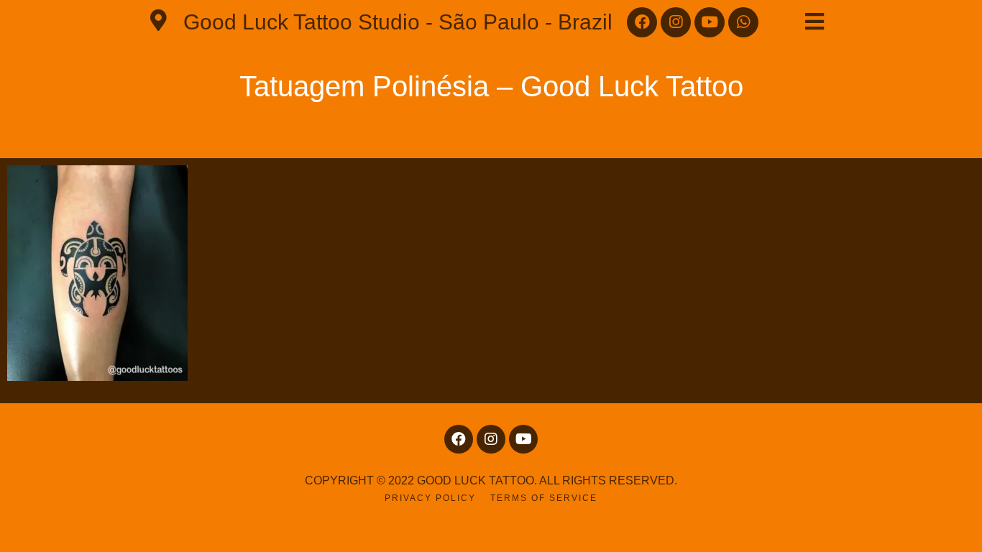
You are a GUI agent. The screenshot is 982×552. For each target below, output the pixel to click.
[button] (814, 22)
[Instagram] (676, 22)
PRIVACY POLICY (430, 498)
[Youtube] (709, 22)
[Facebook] (642, 22)
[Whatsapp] (743, 22)
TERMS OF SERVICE (543, 498)
